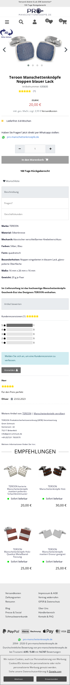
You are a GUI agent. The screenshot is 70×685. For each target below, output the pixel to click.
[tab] (35, 192)
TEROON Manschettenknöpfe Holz (53, 487)
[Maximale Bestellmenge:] (50, 149)
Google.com (55, 671)
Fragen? (8, 203)
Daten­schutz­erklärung (34, 671)
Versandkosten (49, 111)
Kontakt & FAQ (45, 616)
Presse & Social (13, 612)
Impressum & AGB (48, 593)
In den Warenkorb (33, 159)
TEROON (26, 413)
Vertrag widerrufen (48, 597)
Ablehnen (18, 679)
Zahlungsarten (13, 597)
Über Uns (43, 608)
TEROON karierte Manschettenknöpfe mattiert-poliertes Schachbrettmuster (17, 490)
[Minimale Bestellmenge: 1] (19, 149)
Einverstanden (51, 679)
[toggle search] (21, 22)
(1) (34, 91)
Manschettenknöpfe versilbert (49, 413)
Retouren (10, 601)
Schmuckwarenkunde (16, 616)
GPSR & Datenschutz (49, 601)
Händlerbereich (46, 612)
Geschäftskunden (13, 214)
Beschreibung (11, 192)
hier (33, 444)
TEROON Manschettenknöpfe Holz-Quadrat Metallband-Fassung (17, 553)
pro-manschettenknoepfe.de (23, 137)
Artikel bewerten (12, 304)
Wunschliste (12, 181)
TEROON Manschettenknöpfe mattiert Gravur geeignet (53, 552)
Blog (7, 608)
